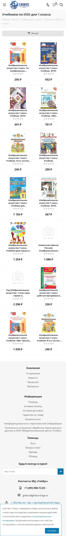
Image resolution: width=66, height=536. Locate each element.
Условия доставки (33, 410)
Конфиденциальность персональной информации (33, 423)
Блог (33, 443)
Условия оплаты (33, 406)
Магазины (33, 386)
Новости (33, 377)
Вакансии (33, 382)
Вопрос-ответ (33, 447)
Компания (33, 368)
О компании (33, 373)
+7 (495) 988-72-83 (34, 488)
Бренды (33, 451)
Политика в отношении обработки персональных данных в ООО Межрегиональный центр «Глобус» (33, 429)
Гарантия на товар (33, 414)
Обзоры (33, 456)
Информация (33, 396)
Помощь (33, 401)
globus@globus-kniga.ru (35, 495)
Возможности (33, 419)
